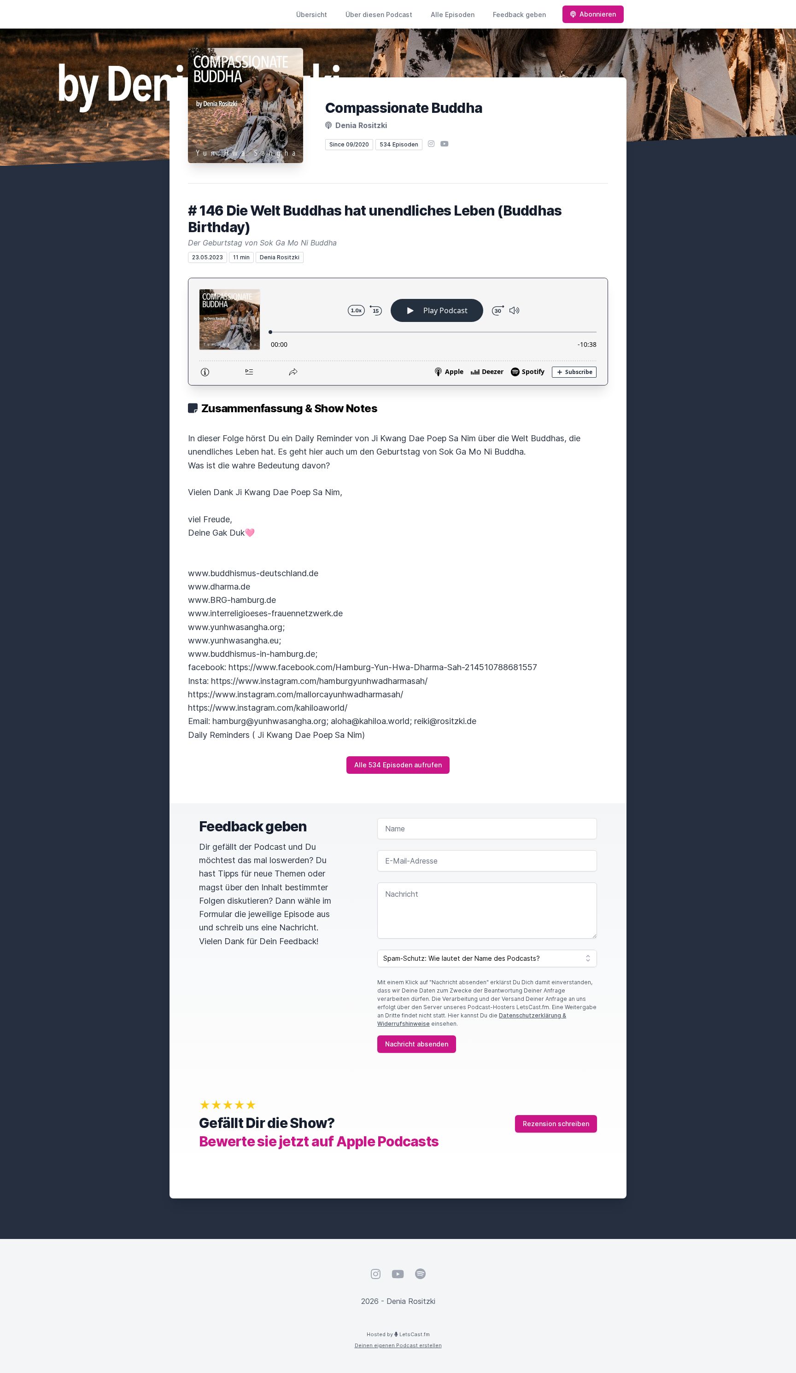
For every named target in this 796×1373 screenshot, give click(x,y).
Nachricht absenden (416, 1044)
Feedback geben (519, 14)
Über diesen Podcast (378, 14)
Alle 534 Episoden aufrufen (398, 765)
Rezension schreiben (556, 1124)
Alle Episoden (452, 14)
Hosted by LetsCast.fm (398, 1334)
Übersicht (311, 14)
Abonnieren (597, 14)
